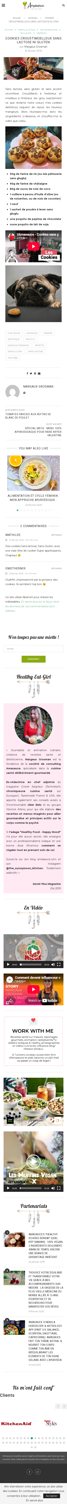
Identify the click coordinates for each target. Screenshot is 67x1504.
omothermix (15, 568)
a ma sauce (14, 333)
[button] (33, 951)
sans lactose (35, 351)
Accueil (17, 18)
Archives (32, 18)
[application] (33, 951)
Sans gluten (26, 33)
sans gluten (15, 351)
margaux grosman (35, 46)
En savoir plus (34, 1500)
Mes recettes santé (48, 30)
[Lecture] (8, 964)
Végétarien (42, 33)
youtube (13, 358)
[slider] (30, 964)
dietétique (13, 339)
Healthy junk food (26, 30)
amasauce (32, 333)
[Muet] (53, 964)
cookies (48, 333)
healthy (30, 339)
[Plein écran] (59, 964)
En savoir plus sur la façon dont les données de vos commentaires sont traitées (32, 606)
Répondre (56, 535)
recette (39, 345)
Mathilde (13, 535)
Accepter (51, 1496)
